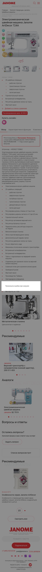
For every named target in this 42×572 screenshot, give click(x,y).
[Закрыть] (40, 283)
